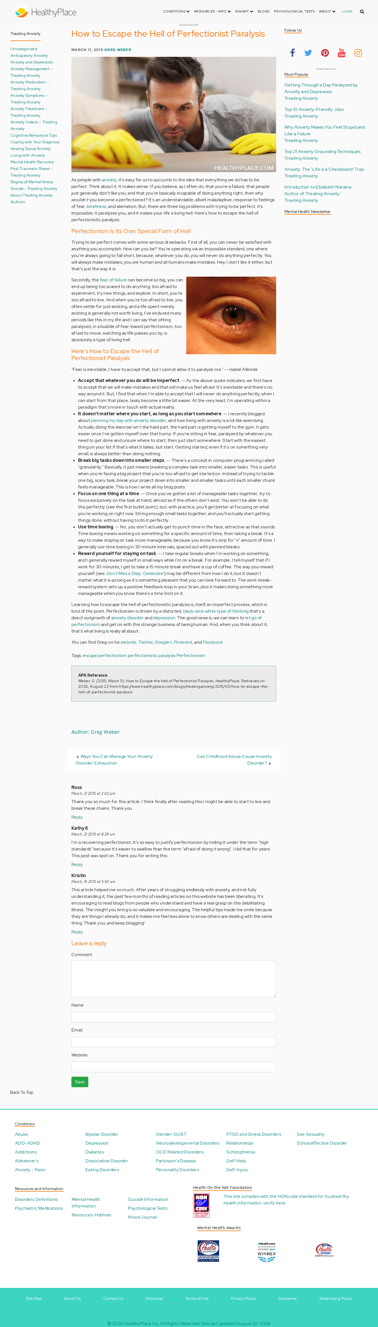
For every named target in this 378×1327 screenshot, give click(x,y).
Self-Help (236, 1161)
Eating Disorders (102, 1170)
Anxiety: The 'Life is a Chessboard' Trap (324, 169)
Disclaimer (287, 1298)
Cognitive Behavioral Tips (34, 135)
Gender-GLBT (171, 1134)
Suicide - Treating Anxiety (34, 188)
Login (347, 11)
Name (77, 1005)
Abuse (21, 1134)
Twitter (145, 642)
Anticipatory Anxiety (29, 55)
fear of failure (113, 280)
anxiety (109, 180)
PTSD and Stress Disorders (253, 1134)
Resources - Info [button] (210, 11)
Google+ (163, 642)
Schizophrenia (240, 1152)
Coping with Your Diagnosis (35, 141)
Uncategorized (24, 48)
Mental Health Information (86, 1202)
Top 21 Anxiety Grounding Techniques (322, 151)
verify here (274, 1203)
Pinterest (183, 642)
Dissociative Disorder (107, 1161)
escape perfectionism (105, 655)
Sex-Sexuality (311, 1134)
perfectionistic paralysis (152, 655)
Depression (97, 1143)
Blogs (264, 11)
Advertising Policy (335, 1298)
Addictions (26, 1152)
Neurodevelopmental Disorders (188, 1143)
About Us (72, 1298)
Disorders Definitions (36, 1199)
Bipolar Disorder (102, 1134)
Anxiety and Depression (32, 62)
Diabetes (95, 1152)
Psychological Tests (294, 11)
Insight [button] (242, 11)
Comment (81, 954)
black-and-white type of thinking (216, 611)
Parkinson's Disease (176, 1161)
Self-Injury (237, 1170)
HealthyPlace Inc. (142, 1323)
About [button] (325, 11)
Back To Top (21, 1092)
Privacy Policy (243, 1298)
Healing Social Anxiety (31, 148)
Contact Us (113, 1298)
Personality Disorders (177, 1170)
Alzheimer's (26, 1161)
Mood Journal (142, 1217)
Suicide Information (148, 1199)
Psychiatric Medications (39, 1208)
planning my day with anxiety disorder (128, 420)
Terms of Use (197, 1298)
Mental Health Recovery (32, 161)
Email (76, 1030)
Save (80, 1082)
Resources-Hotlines (91, 1215)
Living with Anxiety (28, 155)
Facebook (213, 642)
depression (164, 618)
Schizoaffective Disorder (322, 1143)
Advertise (154, 1298)
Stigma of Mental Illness (32, 181)
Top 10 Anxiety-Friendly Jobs (314, 109)
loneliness (97, 206)
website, (129, 642)
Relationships (239, 1143)
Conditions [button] (174, 11)
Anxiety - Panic (30, 1170)
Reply (77, 817)
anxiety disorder (127, 618)
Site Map (34, 1298)
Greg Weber (117, 49)
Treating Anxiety (301, 98)
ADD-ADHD (27, 1143)
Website (79, 1055)
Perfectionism (191, 655)
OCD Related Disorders (180, 1152)
